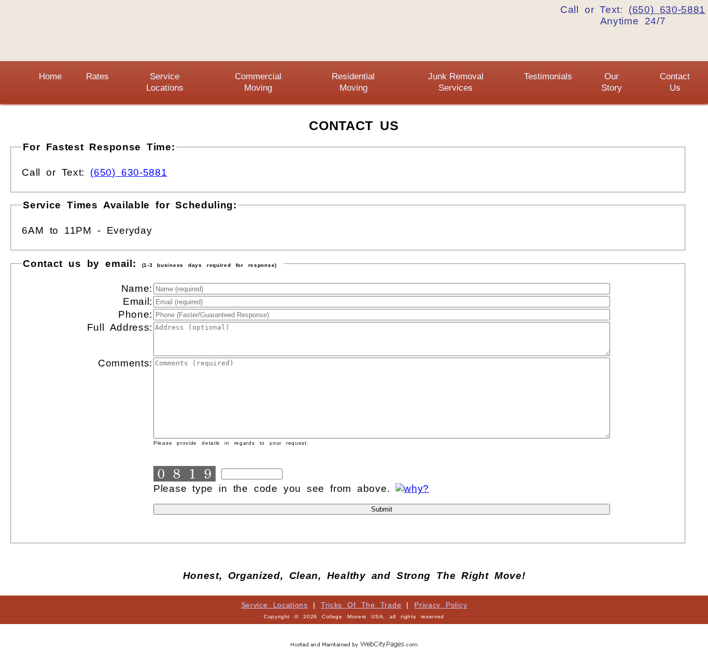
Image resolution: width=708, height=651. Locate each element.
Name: (136, 288)
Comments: (125, 363)
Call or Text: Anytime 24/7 (632, 15)
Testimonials (548, 76)
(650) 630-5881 (128, 172)
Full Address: (119, 327)
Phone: (135, 314)
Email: (137, 301)
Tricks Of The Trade (361, 605)
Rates (97, 76)
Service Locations (274, 605)
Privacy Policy (440, 605)
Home (50, 76)
